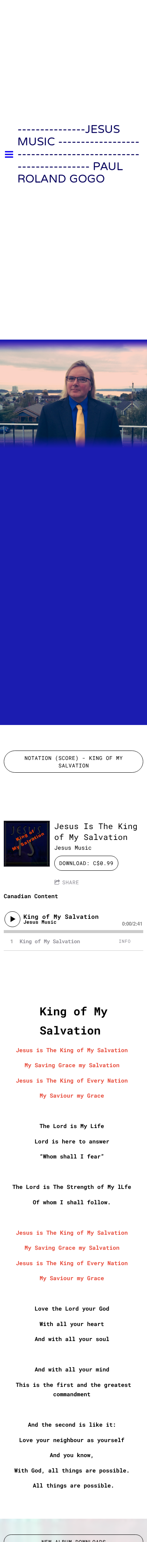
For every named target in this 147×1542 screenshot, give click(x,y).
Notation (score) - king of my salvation (73, 761)
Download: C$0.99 (86, 863)
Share (70, 882)
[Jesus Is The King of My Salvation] (27, 844)
